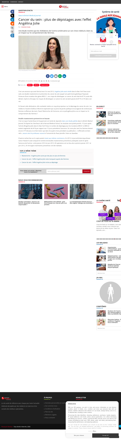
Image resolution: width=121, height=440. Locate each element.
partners (78, 407)
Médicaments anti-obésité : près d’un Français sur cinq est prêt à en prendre (55, 203)
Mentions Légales (51, 415)
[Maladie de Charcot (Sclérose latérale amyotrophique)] (101, 267)
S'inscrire (87, 171)
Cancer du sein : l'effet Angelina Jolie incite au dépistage (40, 162)
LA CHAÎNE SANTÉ (103, 201)
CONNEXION (13, 2)
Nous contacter (50, 418)
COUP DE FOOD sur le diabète (107, 221)
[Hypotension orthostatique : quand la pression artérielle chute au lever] (101, 250)
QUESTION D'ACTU (25, 10)
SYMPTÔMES (101, 306)
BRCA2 (36, 85)
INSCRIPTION (5, 2)
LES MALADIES (102, 243)
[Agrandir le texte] (12, 27)
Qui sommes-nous (51, 406)
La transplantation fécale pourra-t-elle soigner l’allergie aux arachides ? (81, 202)
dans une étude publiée (70, 121)
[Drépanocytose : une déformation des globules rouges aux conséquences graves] (101, 258)
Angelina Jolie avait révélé (63, 91)
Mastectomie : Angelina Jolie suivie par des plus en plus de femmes (43, 156)
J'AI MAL (99, 278)
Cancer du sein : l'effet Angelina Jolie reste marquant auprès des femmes (45, 159)
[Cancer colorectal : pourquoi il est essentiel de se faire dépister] (101, 131)
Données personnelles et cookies (56, 403)
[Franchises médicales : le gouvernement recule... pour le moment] (101, 123)
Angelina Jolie (44, 85)
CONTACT (20, 2)
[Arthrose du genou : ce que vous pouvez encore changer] (101, 114)
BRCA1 (30, 85)
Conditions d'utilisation (52, 409)
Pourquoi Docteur (7, 427)
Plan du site (49, 412)
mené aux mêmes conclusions (55, 138)
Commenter (54, 81)
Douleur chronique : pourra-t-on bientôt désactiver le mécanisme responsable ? (29, 203)
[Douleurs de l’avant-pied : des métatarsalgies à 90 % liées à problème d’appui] (101, 313)
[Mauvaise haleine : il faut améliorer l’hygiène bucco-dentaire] (101, 322)
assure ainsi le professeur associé (34, 133)
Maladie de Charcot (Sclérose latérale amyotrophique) (114, 265)
